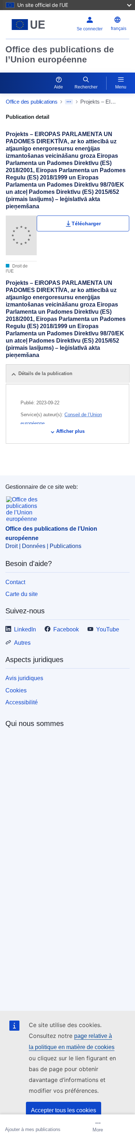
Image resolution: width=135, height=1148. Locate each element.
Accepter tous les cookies (63, 1110)
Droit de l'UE (17, 269)
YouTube (107, 629)
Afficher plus (70, 431)
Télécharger (86, 223)
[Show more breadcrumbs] (69, 102)
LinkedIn (25, 629)
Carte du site (21, 594)
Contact (15, 582)
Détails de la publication (45, 373)
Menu (120, 87)
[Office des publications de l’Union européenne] (28, 24)
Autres (22, 643)
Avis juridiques (24, 678)
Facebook (66, 629)
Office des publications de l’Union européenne (59, 54)
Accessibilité (21, 702)
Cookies (16, 690)
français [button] (118, 28)
